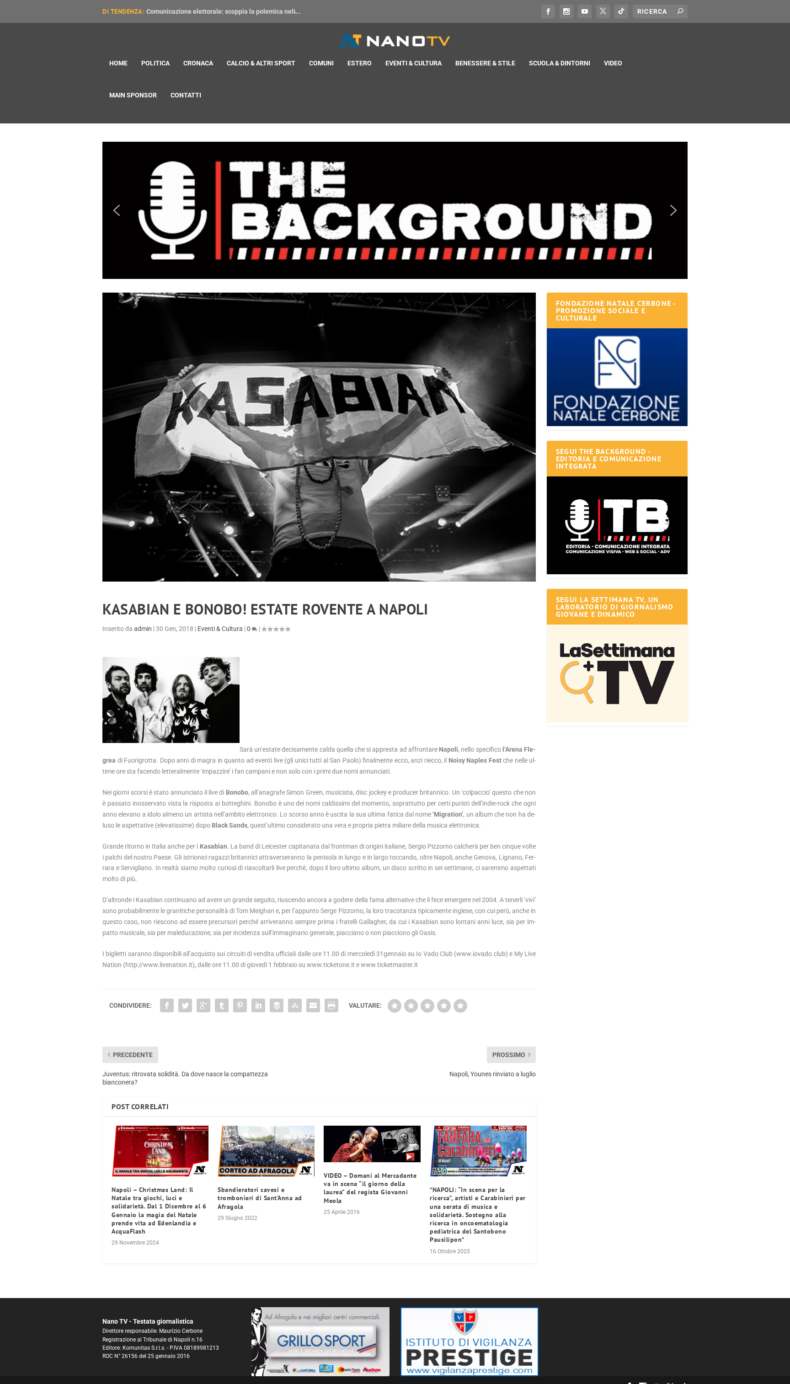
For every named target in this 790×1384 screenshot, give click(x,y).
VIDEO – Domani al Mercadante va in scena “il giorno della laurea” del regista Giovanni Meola (370, 1188)
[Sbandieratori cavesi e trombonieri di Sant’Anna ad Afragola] (266, 1151)
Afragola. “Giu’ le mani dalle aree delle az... (209, 11)
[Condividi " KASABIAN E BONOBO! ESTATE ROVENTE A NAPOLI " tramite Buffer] (276, 1005)
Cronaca (198, 63)
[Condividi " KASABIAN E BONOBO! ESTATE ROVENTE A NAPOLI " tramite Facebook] (167, 1005)
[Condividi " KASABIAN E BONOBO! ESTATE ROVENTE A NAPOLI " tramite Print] (331, 1005)
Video (613, 63)
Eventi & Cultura (413, 63)
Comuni (321, 63)
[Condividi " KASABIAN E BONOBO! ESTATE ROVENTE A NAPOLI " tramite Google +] (203, 1005)
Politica (155, 63)
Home (118, 63)
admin (143, 628)
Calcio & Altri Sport (261, 63)
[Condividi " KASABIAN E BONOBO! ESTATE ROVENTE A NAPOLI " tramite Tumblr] (222, 1005)
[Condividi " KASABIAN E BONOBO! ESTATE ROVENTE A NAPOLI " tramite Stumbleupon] (295, 1005)
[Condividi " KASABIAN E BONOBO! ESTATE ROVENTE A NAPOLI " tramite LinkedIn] (258, 1005)
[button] (395, 210)
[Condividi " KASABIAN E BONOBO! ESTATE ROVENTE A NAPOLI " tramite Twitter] (185, 1005)
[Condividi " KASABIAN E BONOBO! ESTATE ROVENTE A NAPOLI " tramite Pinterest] (240, 1005)
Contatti (186, 95)
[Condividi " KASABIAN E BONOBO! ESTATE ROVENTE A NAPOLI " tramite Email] (313, 1005)
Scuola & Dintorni (559, 63)
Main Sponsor (133, 95)
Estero (359, 63)
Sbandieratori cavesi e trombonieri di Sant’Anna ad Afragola (260, 1198)
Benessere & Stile (485, 63)
